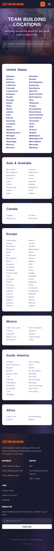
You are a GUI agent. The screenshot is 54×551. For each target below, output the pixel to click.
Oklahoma (34, 102)
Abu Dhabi (10, 169)
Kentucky (10, 120)
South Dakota (35, 117)
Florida (9, 97)
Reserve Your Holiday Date (27, 539)
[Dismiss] (50, 498)
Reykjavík (33, 276)
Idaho (9, 105)
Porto (31, 270)
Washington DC (36, 138)
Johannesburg (35, 416)
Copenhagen (12, 273)
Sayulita (32, 330)
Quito (31, 364)
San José (32, 376)
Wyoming (33, 147)
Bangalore (10, 175)
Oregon (32, 105)
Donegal (10, 279)
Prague (32, 273)
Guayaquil (10, 388)
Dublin (9, 282)
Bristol (9, 261)
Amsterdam (11, 240)
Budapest (10, 270)
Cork (8, 276)
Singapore (33, 187)
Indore (9, 190)
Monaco (32, 255)
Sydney (32, 193)
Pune (31, 178)
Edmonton (10, 218)
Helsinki (9, 299)
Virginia (32, 132)
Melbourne (33, 172)
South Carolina (36, 114)
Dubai (9, 184)
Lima (8, 391)
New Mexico (34, 88)
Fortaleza (10, 385)
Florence (10, 285)
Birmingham (11, 258)
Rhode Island (35, 111)
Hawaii (9, 102)
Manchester (34, 249)
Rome (31, 279)
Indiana (9, 111)
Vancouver (33, 218)
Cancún (9, 330)
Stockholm (33, 288)
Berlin (8, 252)
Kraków (9, 305)
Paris (31, 267)
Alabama (10, 76)
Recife (31, 367)
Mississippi (11, 141)
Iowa (8, 114)
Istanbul (9, 302)
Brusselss (10, 264)
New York (33, 91)
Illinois (9, 108)
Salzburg (32, 282)
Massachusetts (13, 132)
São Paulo (33, 388)
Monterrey (11, 339)
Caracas (10, 379)
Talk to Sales (34, 478)
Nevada (32, 79)
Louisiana (10, 123)
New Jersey (34, 85)
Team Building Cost (10, 475)
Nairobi (32, 419)
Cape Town (11, 416)
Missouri (10, 144)
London (32, 243)
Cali (8, 376)
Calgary (9, 215)
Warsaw (32, 302)
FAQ (31, 466)
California (10, 85)
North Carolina (36, 94)
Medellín (10, 394)
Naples (32, 261)
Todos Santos (34, 336)
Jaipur (8, 193)
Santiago (33, 382)
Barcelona (10, 246)
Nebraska (33, 76)
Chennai (10, 178)
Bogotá (9, 367)
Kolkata (32, 169)
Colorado (10, 88)
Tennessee (34, 120)
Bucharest (10, 267)
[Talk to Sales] (42, 4)
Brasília (9, 370)
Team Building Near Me (12, 470)
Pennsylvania (35, 108)
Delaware (10, 94)
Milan (31, 252)
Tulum (31, 339)
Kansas (9, 117)
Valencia (32, 293)
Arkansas (10, 82)
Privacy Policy (8, 490)
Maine (9, 126)
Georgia (10, 100)
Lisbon (31, 240)
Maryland (10, 129)
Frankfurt (10, 288)
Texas (31, 123)
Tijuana (32, 333)
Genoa (9, 293)
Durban (9, 419)
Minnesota (11, 138)
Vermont (33, 129)
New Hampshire (36, 82)
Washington (34, 135)
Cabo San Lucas (13, 327)
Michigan (10, 135)
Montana (10, 147)
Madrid (32, 246)
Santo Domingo (35, 385)
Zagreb (32, 305)
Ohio (31, 100)
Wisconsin (33, 144)
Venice (31, 296)
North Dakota (35, 97)
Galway (9, 291)
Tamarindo (33, 391)
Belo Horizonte (13, 364)
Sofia (31, 285)
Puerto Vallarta (35, 327)
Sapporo (32, 181)
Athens (9, 243)
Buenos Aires (11, 373)
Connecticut (12, 91)
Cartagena (11, 382)
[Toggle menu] (49, 4)
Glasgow (10, 296)
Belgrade (10, 249)
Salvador (32, 373)
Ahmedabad (11, 172)
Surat (31, 190)
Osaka (31, 175)
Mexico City (11, 336)
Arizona (9, 79)
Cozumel (10, 333)
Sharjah (32, 184)
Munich (32, 258)
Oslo (30, 264)
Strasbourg (33, 291)
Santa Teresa (34, 379)
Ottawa (32, 215)
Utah (31, 126)
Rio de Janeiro (35, 370)
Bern (8, 255)
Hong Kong (11, 187)
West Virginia (35, 141)
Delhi (8, 181)
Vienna (31, 299)
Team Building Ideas (11, 466)
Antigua (9, 362)
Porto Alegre (34, 362)
